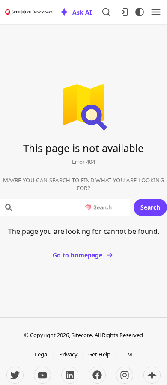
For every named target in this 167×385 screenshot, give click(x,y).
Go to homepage (77, 255)
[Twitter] (15, 375)
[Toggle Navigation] (156, 12)
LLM (126, 354)
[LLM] (152, 375)
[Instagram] (124, 375)
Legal (41, 354)
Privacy (68, 354)
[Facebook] (97, 375)
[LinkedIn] (69, 375)
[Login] (123, 12)
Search (150, 207)
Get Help (99, 354)
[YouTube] (42, 375)
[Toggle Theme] (139, 12)
